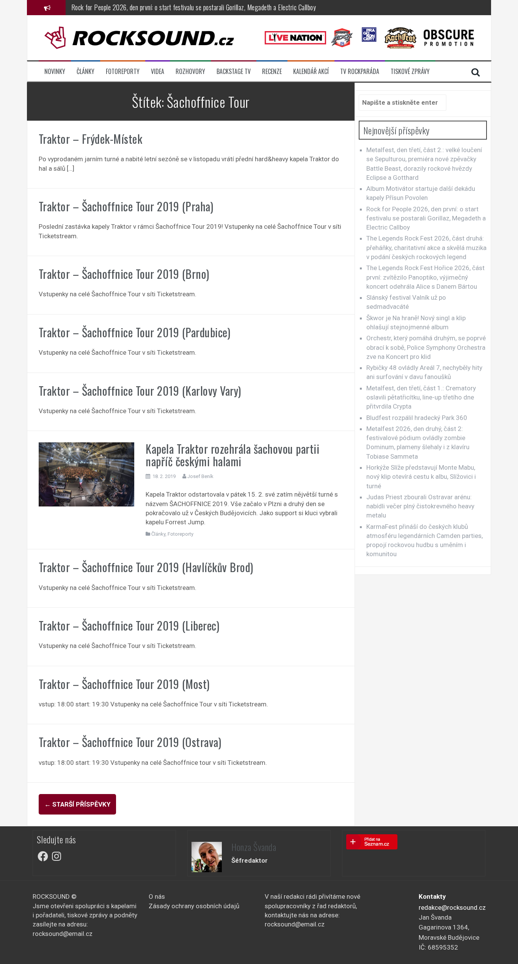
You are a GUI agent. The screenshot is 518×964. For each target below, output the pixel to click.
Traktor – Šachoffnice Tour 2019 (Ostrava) (130, 741)
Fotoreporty (123, 71)
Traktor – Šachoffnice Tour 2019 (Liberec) (129, 625)
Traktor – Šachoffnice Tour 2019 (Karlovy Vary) (140, 390)
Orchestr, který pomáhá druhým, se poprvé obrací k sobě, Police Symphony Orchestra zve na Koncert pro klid (426, 347)
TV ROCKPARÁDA (359, 71)
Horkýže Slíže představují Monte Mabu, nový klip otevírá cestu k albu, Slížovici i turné (421, 477)
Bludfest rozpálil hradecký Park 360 (416, 417)
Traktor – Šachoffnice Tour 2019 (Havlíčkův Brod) (146, 567)
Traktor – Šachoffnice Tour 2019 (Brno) (124, 273)
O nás (157, 896)
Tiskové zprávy (410, 71)
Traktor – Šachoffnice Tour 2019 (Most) (124, 683)
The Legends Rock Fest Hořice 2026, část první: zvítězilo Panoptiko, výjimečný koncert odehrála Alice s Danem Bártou (425, 277)
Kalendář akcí (311, 71)
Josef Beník (200, 476)
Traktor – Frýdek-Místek (91, 138)
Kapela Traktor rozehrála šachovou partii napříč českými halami (232, 455)
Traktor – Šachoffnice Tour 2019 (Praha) (126, 206)
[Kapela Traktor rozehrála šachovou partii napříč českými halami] (87, 474)
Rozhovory (190, 71)
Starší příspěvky (77, 804)
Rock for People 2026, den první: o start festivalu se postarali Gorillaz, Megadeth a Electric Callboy (193, 7)
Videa (157, 71)
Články (85, 71)
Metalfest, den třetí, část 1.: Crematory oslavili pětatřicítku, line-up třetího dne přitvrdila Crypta (421, 397)
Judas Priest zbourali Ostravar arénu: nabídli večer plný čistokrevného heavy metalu (420, 506)
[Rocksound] (139, 37)
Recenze (272, 71)
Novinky (54, 71)
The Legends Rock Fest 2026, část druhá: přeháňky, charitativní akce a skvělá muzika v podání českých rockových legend (426, 247)
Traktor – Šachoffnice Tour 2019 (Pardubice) (135, 332)
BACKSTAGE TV (234, 71)
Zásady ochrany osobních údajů (194, 906)
